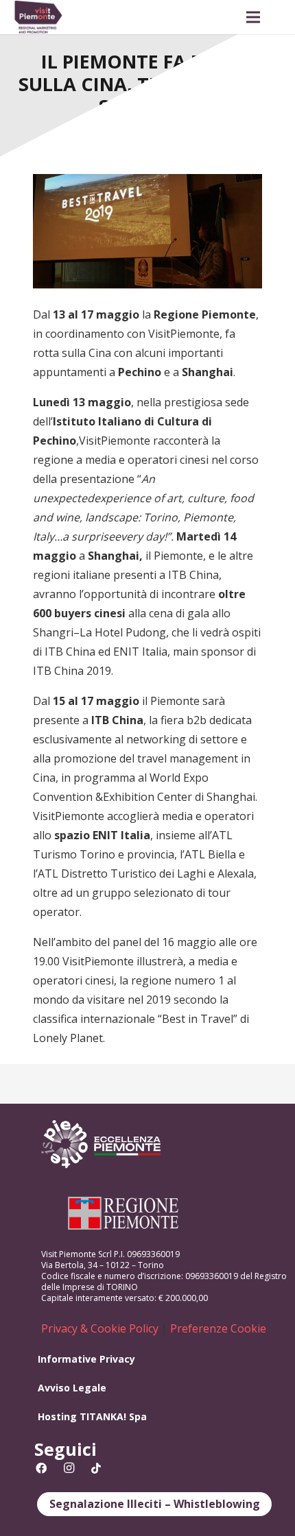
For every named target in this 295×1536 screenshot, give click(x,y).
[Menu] (253, 17)
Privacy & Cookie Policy (99, 1328)
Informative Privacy (86, 1358)
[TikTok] (96, 1468)
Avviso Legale (72, 1387)
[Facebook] (41, 1468)
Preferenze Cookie (218, 1328)
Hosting (57, 1416)
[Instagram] (68, 1468)
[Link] (38, 17)
